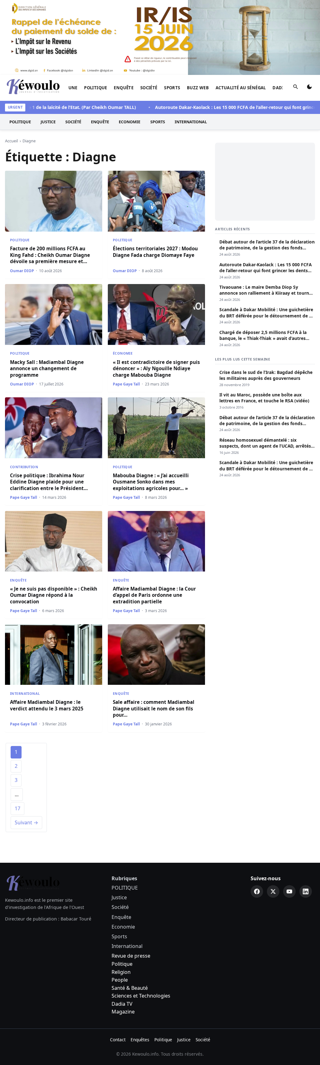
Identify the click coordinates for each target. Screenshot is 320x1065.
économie (122, 353)
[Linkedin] (305, 891)
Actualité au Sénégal (241, 88)
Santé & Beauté (130, 987)
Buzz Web (198, 88)
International (191, 122)
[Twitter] (273, 891)
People (120, 979)
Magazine (123, 1011)
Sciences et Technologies (141, 995)
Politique (122, 963)
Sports (172, 88)
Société (149, 88)
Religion (121, 972)
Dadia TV (122, 1003)
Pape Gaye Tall (126, 384)
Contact (118, 1040)
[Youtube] (289, 891)
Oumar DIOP (22, 270)
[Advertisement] (265, 182)
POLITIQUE (95, 88)
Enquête (123, 88)
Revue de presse (131, 955)
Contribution (24, 466)
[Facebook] (257, 891)
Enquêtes (140, 1040)
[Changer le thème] (309, 88)
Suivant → (26, 822)
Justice (48, 122)
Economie (129, 122)
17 (17, 808)
